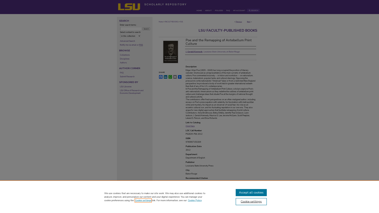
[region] (189, 196)
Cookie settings (143, 200)
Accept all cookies (251, 193)
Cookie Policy (195, 200)
